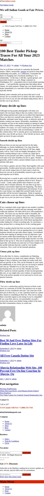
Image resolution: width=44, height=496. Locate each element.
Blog (6, 428)
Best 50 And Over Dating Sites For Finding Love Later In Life (21, 342)
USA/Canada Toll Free (13, 26)
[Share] (3, 457)
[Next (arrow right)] (3, 459)
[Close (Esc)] (1, 457)
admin (16, 65)
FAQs (7, 443)
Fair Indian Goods (6, 5)
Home (7, 30)
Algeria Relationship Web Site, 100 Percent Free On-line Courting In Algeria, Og (21, 370)
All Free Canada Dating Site (17, 355)
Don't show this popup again (10, 477)
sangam (23, 71)
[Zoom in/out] (8, 457)
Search (3, 22)
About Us (8, 32)
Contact (7, 36)
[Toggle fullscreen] (6, 457)
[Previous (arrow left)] (1, 459)
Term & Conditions (12, 441)
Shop (7, 34)
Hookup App (27, 65)
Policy (7, 439)
